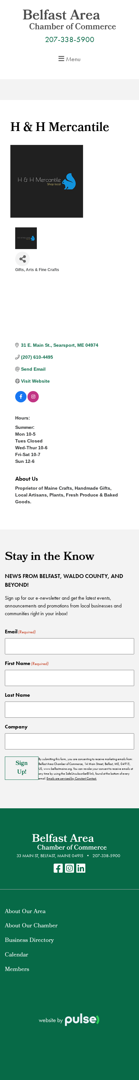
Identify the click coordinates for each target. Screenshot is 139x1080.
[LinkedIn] (80, 868)
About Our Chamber (31, 926)
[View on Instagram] (33, 400)
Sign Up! (22, 768)
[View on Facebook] (21, 400)
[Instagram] (69, 868)
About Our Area (25, 912)
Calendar (16, 955)
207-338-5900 (69, 39)
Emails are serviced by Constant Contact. (72, 778)
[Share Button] (22, 259)
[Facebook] (58, 868)
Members (17, 970)
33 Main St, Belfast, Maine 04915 (49, 855)
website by (51, 1020)
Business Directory (29, 941)
